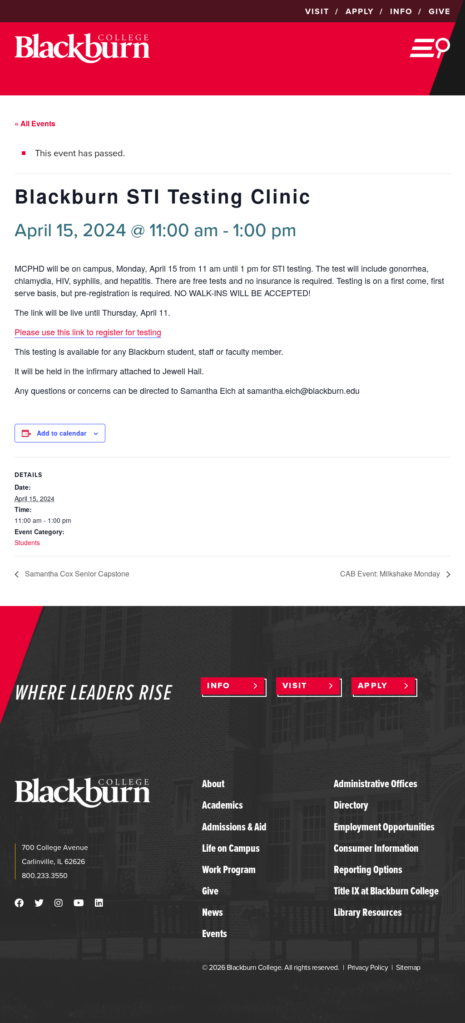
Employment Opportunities (384, 826)
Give (210, 891)
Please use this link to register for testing (88, 332)
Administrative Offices (375, 783)
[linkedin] (99, 903)
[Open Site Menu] (430, 48)
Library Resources (368, 912)
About (213, 783)
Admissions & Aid (234, 826)
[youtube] (79, 903)
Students (27, 542)
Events (214, 933)
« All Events (35, 123)
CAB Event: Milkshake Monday (391, 573)
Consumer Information (376, 848)
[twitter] (39, 903)
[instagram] (58, 903)
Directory (351, 805)
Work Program (229, 869)
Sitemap (408, 967)
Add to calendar (61, 432)
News (212, 912)
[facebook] (19, 903)
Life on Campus (231, 848)
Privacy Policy (367, 967)
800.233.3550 (45, 875)
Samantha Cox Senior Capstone (76, 573)
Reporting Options (368, 869)
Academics (222, 805)
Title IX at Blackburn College (386, 891)
